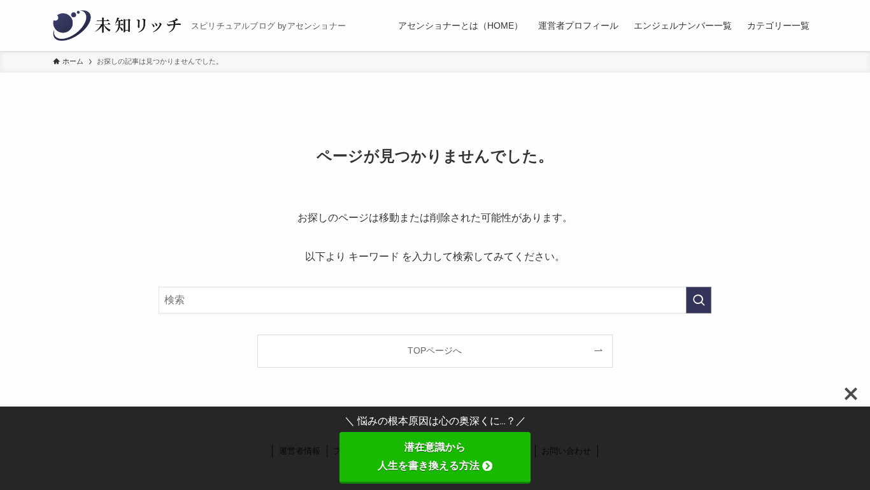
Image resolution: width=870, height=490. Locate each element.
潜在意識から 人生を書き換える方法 (454, 456)
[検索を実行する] (698, 300)
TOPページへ (435, 350)
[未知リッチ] (117, 25)
